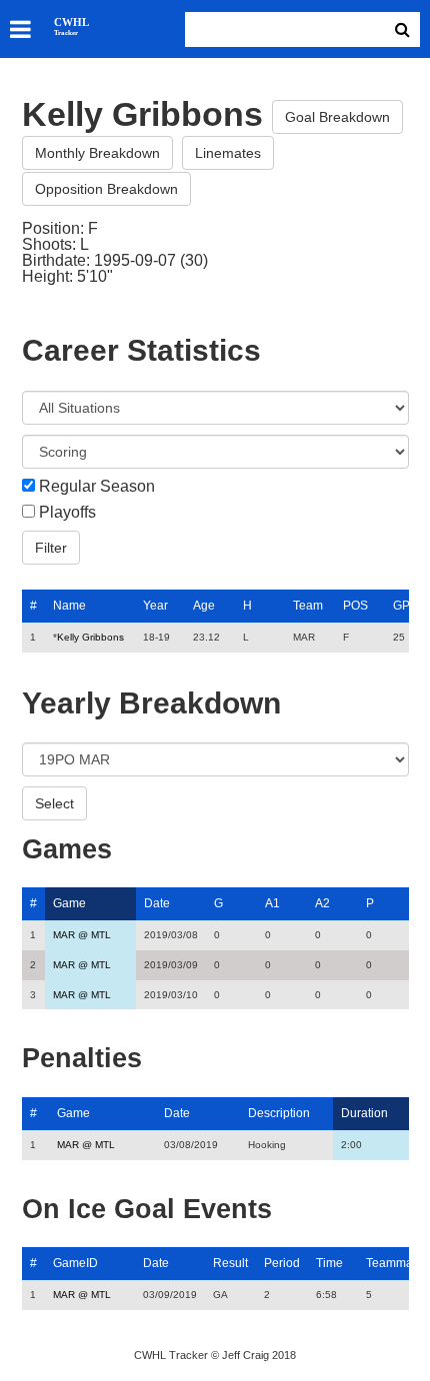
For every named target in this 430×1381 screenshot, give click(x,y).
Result (230, 1263)
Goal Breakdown (337, 117)
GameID (75, 1263)
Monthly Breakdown (97, 153)
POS (355, 606)
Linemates (228, 153)
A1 (272, 903)
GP (401, 606)
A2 (322, 903)
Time (329, 1263)
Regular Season (97, 487)
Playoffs (67, 513)
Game (69, 903)
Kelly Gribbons (90, 637)
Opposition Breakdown (106, 189)
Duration (364, 1113)
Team (308, 606)
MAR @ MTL (82, 934)
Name (69, 606)
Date (157, 903)
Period (282, 1263)
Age (204, 606)
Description (279, 1113)
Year (155, 606)
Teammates (397, 1263)
